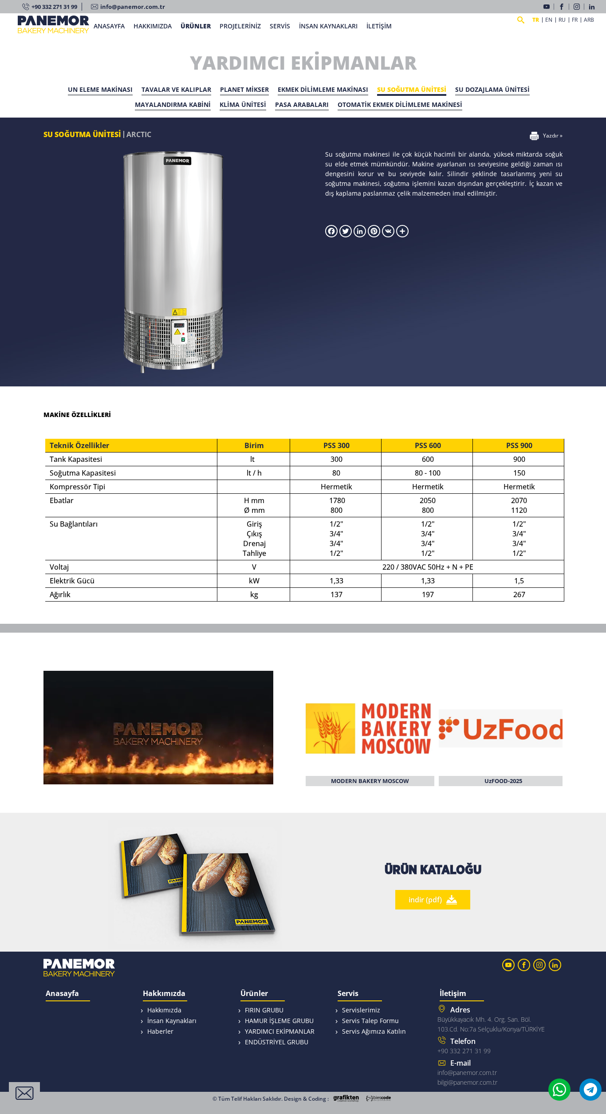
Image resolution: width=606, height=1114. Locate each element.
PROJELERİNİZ (240, 26)
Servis (348, 994)
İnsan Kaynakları (172, 1020)
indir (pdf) (425, 900)
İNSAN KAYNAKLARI (328, 26)
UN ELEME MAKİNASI (100, 89)
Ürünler (254, 994)
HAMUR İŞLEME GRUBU (279, 1020)
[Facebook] (564, 7)
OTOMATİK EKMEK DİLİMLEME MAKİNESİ (400, 104)
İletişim (453, 994)
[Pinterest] (374, 235)
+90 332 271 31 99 (54, 7)
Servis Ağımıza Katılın (374, 1031)
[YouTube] (548, 7)
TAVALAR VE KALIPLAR (176, 89)
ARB (589, 20)
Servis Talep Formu (370, 1020)
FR (575, 20)
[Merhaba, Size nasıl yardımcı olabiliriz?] (24, 1093)
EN (548, 20)
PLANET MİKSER (244, 89)
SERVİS (280, 26)
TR (535, 20)
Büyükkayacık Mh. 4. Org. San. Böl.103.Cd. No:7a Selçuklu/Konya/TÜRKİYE (491, 1019)
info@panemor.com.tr (132, 7)
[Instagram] (579, 7)
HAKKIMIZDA (153, 26)
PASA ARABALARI (302, 104)
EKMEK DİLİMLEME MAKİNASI (323, 89)
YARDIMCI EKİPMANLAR (280, 1031)
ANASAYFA (109, 26)
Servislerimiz (361, 1010)
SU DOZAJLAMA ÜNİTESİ (492, 89)
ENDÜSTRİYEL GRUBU (276, 1042)
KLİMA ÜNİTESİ (243, 104)
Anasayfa (62, 994)
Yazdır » (553, 135)
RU (562, 20)
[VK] (388, 235)
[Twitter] (345, 235)
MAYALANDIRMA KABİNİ (173, 104)
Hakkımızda (164, 994)
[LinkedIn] (593, 7)
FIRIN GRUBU (264, 1010)
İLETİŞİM (379, 26)
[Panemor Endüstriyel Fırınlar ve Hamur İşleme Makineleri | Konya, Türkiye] (53, 30)
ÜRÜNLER (196, 26)
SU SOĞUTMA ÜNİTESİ (411, 89)
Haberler (160, 1031)
